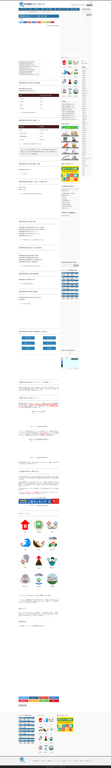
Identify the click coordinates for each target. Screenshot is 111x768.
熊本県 (76, 297)
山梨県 (63, 282)
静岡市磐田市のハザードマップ (28, 239)
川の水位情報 (64, 198)
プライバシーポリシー (57, 760)
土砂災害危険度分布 (65, 200)
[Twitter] (91, 761)
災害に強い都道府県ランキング (68, 104)
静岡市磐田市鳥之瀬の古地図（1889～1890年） (30, 297)
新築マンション (28, 343)
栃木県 (68, 277)
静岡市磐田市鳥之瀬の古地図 (25, 72)
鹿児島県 (72, 298)
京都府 (68, 287)
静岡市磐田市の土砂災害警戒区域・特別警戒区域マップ (32, 265)
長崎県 (72, 297)
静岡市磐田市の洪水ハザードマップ (39, 239)
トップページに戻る (23, 705)
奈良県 (63, 288)
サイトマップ (70, 760)
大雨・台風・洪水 (85, 165)
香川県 (68, 294)
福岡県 (63, 297)
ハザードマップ (47, 388)
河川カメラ (64, 196)
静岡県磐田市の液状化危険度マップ (27, 90)
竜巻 (25, 567)
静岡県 (22, 18)
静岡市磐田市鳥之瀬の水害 (25, 68)
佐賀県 (68, 297)
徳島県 (63, 294)
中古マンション (49, 343)
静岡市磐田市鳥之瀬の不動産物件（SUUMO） (29, 74)
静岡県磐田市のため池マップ (26, 235)
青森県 (68, 274)
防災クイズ (52, 567)
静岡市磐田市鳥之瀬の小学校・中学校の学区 (29, 66)
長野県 (68, 282)
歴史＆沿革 (43, 760)
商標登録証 (49, 760)
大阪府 (72, 287)
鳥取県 (63, 291)
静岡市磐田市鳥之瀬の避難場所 (26, 71)
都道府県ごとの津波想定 (67, 109)
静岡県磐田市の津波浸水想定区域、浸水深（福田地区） (32, 229)
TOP (25, 532)
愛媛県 (72, 294)
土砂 (39, 549)
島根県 (68, 291)
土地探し (28, 348)
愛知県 (72, 285)
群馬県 (72, 277)
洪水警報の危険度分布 (66, 204)
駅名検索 (39, 531)
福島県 (72, 275)
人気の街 (52, 586)
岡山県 (72, 291)
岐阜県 (63, 285)
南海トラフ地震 (84, 63)
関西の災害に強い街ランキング (68, 117)
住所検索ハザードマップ (54, 766)
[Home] (20, 12)
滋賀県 (63, 287)
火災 (83, 167)
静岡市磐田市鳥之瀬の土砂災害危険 (27, 69)
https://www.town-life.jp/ (42, 426)
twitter (91, 2)
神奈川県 (72, 279)
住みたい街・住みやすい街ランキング (69, 119)
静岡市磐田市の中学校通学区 (37, 193)
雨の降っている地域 (65, 202)
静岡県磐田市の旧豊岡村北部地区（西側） (29, 255)
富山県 (68, 281)
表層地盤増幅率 (34, 153)
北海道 (63, 274)
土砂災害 (45, 733)
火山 (39, 568)
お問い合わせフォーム (38, 601)
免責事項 (64, 760)
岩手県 (72, 274)
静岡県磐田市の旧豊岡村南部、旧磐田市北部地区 (30, 259)
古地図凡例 (22, 299)
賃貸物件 (49, 348)
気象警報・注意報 (65, 195)
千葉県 (63, 279)
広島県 (76, 291)
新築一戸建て (28, 337)
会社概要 (81, 760)
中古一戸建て (49, 337)
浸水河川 (39, 586)
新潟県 (63, 281)
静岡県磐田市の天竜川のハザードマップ (28, 231)
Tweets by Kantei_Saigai (65, 215)
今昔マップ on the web (27, 303)
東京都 (68, 279)
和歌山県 (67, 288)
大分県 (63, 298)
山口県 (63, 292)
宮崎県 (68, 298)
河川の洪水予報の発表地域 (67, 206)
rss (90, 2)
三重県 (76, 285)
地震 (52, 532)
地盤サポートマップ (39, 143)
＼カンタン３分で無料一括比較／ (39, 497)
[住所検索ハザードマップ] (32, 7)
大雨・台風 (52, 549)
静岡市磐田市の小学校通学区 (28, 193)
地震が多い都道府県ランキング (68, 105)
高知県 (76, 294)
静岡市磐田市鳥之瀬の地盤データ (26, 63)
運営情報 (76, 760)
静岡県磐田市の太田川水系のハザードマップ (29, 233)
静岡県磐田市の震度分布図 (25, 88)
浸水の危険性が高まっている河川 (68, 193)
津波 (25, 549)
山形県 (68, 275)
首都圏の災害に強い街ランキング (68, 115)
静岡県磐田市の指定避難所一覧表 (27, 279)
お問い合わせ (87, 760)
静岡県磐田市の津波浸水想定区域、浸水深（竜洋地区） (32, 227)
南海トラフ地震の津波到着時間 (68, 111)
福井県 (76, 281)
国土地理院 (25, 173)
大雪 (83, 171)
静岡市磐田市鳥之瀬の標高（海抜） (27, 64)
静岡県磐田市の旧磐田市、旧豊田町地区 (28, 261)
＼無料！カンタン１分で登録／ (39, 411)
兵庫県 (76, 287)
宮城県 (76, 274)
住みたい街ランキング (86, 158)
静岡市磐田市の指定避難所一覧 (28, 283)
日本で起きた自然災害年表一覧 (68, 113)
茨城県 (63, 277)
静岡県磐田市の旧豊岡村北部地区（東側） (29, 257)
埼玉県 (76, 277)
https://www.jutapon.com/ (42, 505)
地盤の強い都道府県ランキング (68, 107)
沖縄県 (83, 154)
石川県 (72, 281)
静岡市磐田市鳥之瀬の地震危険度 (26, 61)
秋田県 (63, 275)
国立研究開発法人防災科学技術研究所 (29, 112)
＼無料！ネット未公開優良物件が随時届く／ (39, 439)
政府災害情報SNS (36, 760)
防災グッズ (25, 586)
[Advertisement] (57, 4)
